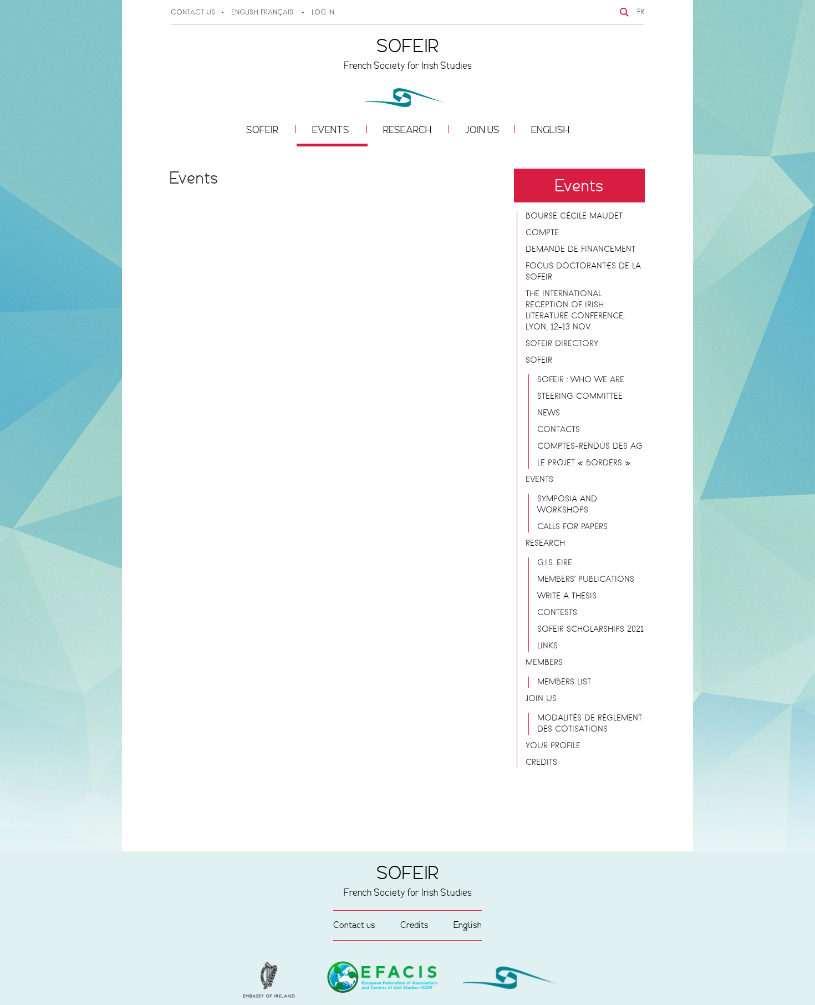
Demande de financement (580, 249)
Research (408, 129)
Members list (564, 682)
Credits (541, 763)
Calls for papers (572, 527)
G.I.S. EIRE (554, 563)
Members (544, 663)
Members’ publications (585, 579)
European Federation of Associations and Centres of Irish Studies (271, 980)
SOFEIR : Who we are (580, 380)
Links (547, 646)
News (548, 413)
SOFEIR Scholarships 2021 (590, 629)
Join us (482, 129)
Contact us (193, 12)
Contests (557, 613)
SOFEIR (263, 129)
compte (542, 233)
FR (640, 12)
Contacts (558, 430)
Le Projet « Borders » (583, 463)
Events (332, 129)
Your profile (553, 746)
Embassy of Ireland (382, 979)
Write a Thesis (567, 596)
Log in (323, 12)
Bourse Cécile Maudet (574, 216)
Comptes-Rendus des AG (590, 446)
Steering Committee (580, 396)
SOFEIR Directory (562, 344)
